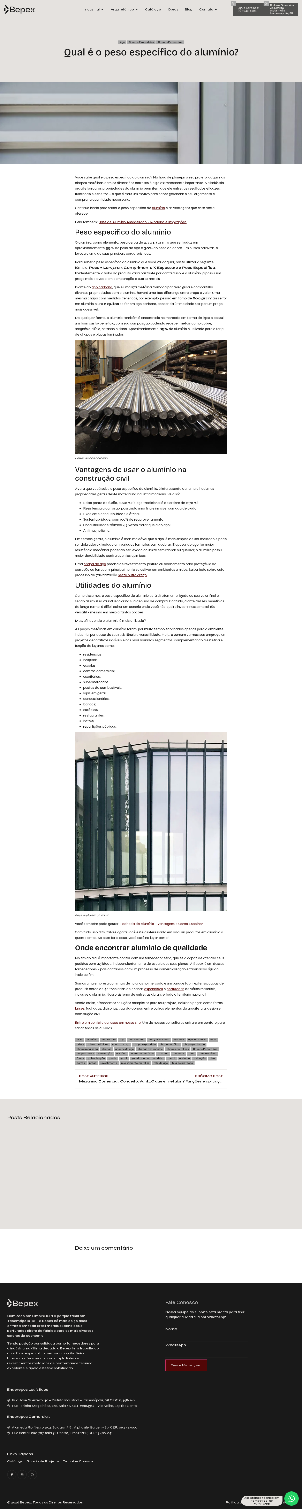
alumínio (158, 208)
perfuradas (175, 989)
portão (81, 1063)
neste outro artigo (132, 575)
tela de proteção (182, 1063)
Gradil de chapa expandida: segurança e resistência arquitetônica (42, 1187)
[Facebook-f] (11, 1474)
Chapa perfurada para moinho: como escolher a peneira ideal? (243, 1191)
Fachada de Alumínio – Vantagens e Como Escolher (161, 923)
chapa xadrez (85, 1053)
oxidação (200, 1058)
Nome (171, 1329)
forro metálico (207, 1053)
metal (171, 1058)
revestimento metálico (135, 1063)
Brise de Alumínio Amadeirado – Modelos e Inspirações (143, 222)
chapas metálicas (178, 1049)
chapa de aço (95, 564)
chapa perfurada (194, 1044)
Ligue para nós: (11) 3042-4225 (248, 9)
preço (92, 1063)
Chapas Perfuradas (170, 42)
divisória (121, 1053)
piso (212, 1058)
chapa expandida (145, 1044)
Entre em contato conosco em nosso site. (108, 1022)
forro (192, 1053)
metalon (184, 1058)
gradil (123, 1058)
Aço (122, 42)
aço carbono (102, 287)
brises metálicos (98, 1044)
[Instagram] (22, 1474)
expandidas (153, 989)
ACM (79, 1039)
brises (79, 1008)
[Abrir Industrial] (102, 9)
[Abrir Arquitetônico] (136, 9)
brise (213, 1039)
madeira (158, 1058)
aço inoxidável (197, 1039)
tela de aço (161, 1063)
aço (122, 1039)
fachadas (178, 1053)
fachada (163, 1053)
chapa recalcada (87, 1049)
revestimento (108, 1063)
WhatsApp (175, 1345)
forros (80, 1058)
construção (105, 1053)
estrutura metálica (142, 1053)
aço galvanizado (159, 1039)
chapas (106, 1049)
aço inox (178, 1039)
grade (112, 1058)
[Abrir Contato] (216, 9)
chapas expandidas (150, 1049)
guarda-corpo (140, 1058)
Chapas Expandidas (141, 42)
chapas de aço (124, 1049)
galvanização (96, 1058)
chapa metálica (170, 1044)
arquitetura (108, 1039)
